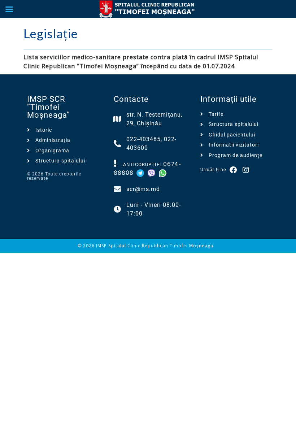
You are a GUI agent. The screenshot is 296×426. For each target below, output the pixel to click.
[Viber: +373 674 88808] (152, 172)
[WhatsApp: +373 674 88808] (162, 172)
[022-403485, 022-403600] (117, 143)
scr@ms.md (143, 189)
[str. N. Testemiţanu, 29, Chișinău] (117, 119)
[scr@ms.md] (117, 189)
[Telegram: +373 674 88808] (141, 172)
